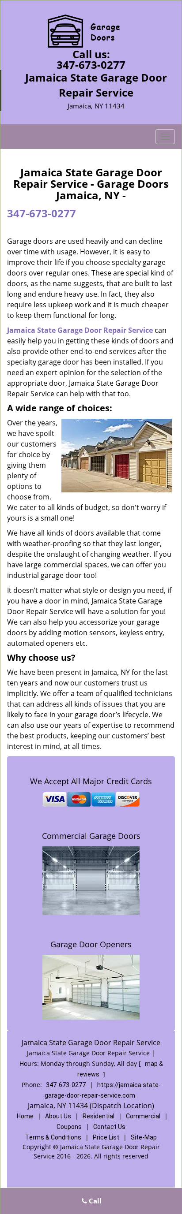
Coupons (69, 1126)
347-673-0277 (91, 64)
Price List (106, 1137)
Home (25, 1116)
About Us (58, 1116)
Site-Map (144, 1137)
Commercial (143, 1116)
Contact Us (109, 1126)
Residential (98, 1116)
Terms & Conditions (53, 1137)
